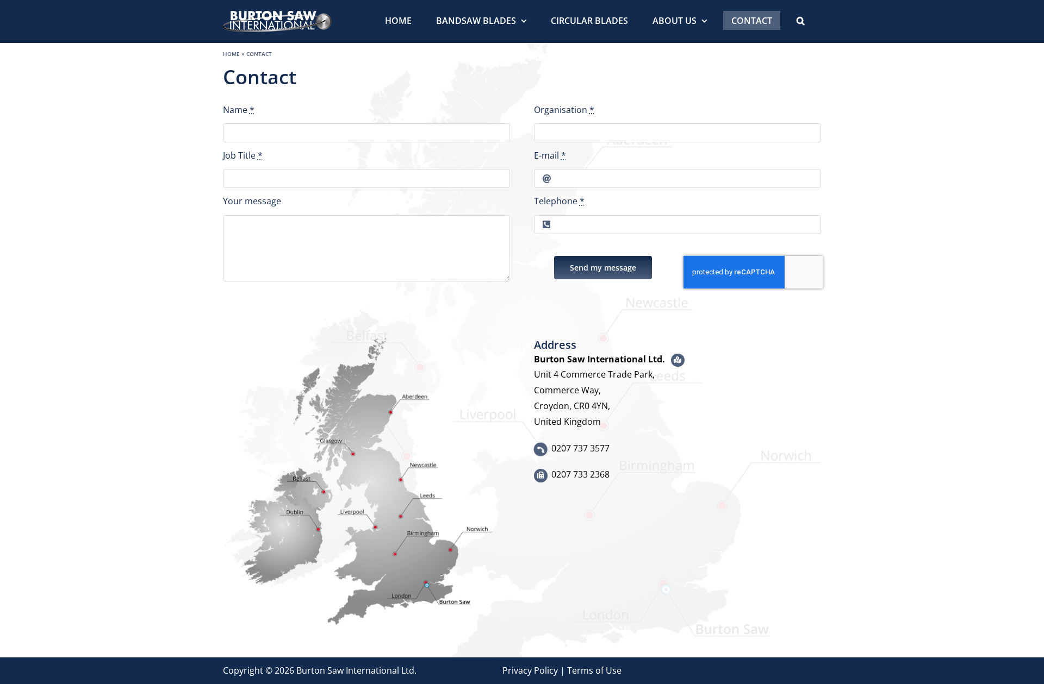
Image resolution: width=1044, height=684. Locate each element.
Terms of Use (594, 670)
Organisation (564, 110)
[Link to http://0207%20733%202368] (541, 475)
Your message (252, 201)
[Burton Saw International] (366, 342)
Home (231, 54)
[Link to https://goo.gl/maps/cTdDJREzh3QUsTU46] (678, 360)
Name (238, 110)
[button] (800, 20)
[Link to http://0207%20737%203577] (540, 449)
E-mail (550, 155)
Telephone (559, 201)
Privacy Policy (530, 670)
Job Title (243, 155)
